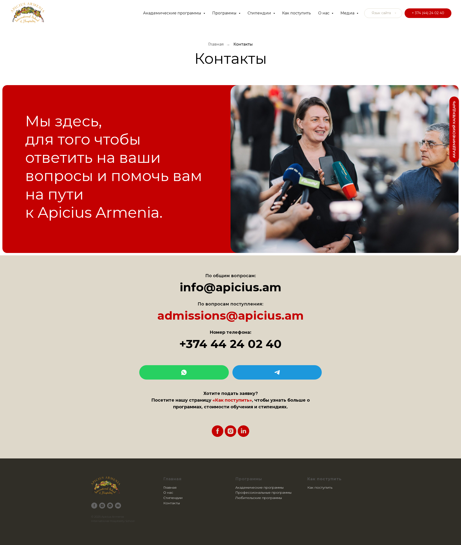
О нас (168, 492)
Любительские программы (258, 498)
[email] (118, 506)
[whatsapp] (110, 506)
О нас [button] (324, 13)
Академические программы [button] (172, 13)
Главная (216, 44)
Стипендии (172, 498)
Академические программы (259, 487)
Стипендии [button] (260, 13)
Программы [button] (224, 13)
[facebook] (217, 431)
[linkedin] (243, 431)
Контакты (243, 44)
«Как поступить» (232, 400)
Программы (248, 479)
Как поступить (296, 13)
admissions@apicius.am (230, 315)
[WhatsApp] (184, 372)
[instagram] (230, 431)
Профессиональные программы (263, 492)
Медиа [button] (347, 13)
